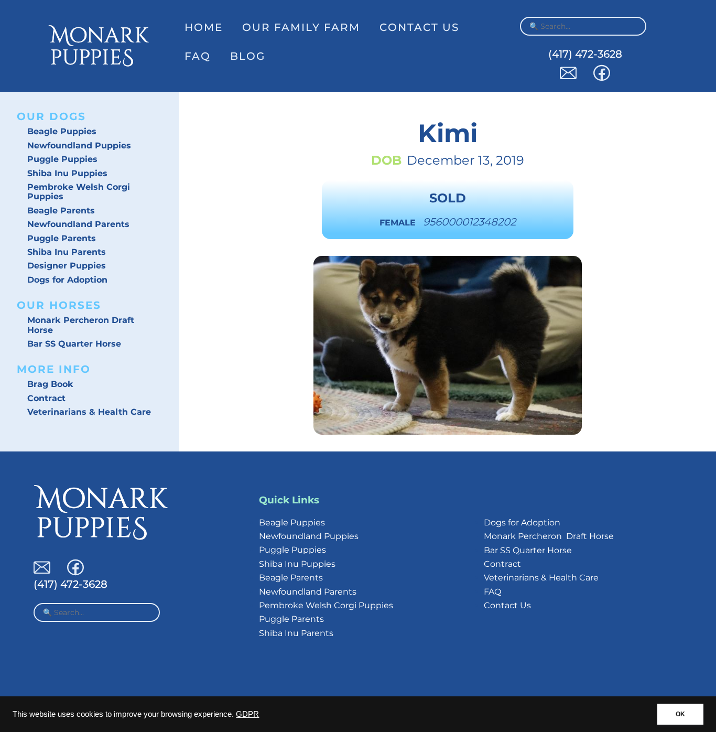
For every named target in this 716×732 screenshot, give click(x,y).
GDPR (247, 714)
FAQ (198, 56)
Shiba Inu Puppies (67, 173)
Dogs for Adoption (67, 280)
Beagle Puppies (61, 131)
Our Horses (59, 305)
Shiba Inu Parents (66, 252)
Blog (247, 56)
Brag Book (50, 384)
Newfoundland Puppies (79, 145)
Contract (46, 398)
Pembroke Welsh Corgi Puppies (78, 191)
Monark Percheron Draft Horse (80, 325)
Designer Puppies (66, 266)
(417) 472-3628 (585, 54)
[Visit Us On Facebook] (601, 78)
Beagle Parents (61, 211)
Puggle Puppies (62, 159)
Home (204, 27)
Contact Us (419, 27)
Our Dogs (51, 116)
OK (680, 714)
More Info (54, 369)
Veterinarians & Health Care (89, 412)
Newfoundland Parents (78, 224)
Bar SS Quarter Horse (74, 344)
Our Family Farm (301, 27)
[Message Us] (568, 78)
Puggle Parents (61, 238)
